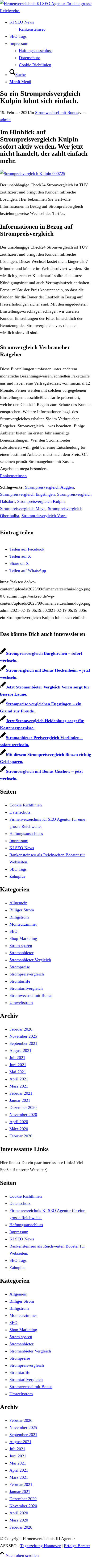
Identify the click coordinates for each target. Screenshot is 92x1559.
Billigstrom (19, 917)
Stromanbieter (21, 952)
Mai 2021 (17, 1071)
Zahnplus (17, 876)
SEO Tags (18, 869)
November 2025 (23, 1036)
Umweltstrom (21, 1002)
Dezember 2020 (23, 1107)
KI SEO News (21, 847)
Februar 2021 (20, 1093)
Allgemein (18, 902)
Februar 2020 (20, 1136)
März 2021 (18, 1086)
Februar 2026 (20, 1029)
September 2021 (23, 1043)
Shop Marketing (23, 938)
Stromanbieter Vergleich (30, 959)
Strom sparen (20, 945)
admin (5, 119)
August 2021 (20, 1050)
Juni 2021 (17, 1064)
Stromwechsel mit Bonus (56, 112)
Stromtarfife (19, 981)
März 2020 (18, 1128)
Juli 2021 (17, 1057)
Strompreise (19, 967)
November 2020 (23, 1114)
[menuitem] (50, 26)
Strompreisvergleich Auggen (49, 487)
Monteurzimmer (23, 924)
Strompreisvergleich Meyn (23, 508)
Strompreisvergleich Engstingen (27, 494)
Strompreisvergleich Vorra (44, 515)
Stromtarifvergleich (26, 988)
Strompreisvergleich (26, 974)
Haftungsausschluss (26, 833)
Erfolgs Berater (77, 1545)
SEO (13, 931)
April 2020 (18, 1121)
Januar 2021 (19, 1100)
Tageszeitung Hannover (40, 1545)
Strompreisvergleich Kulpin (41, 501)
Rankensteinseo (13, 475)
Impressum (18, 840)
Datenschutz (19, 812)
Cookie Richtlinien (25, 805)
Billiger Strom (21, 910)
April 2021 (18, 1079)
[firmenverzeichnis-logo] (46, 10)
